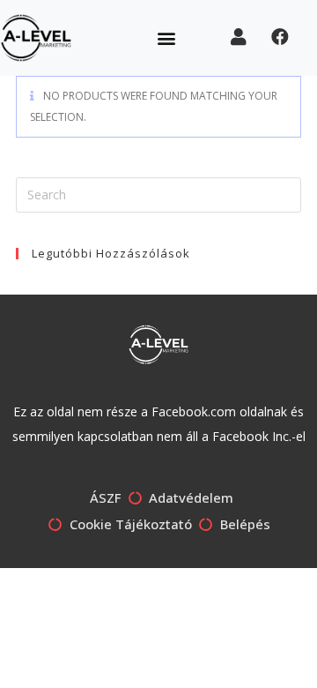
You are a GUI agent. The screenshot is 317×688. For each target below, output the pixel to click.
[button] (166, 37)
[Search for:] (158, 193)
